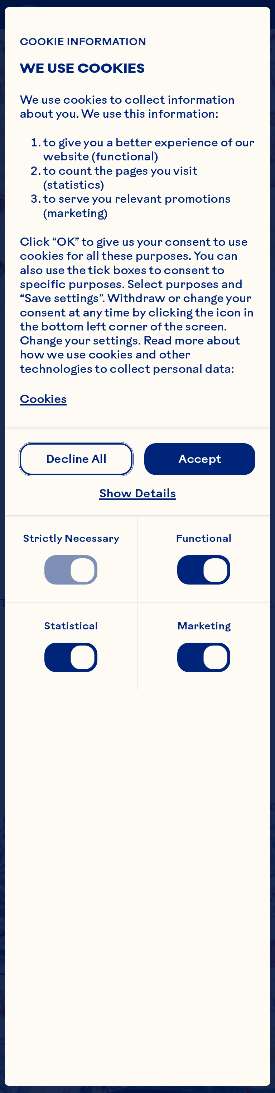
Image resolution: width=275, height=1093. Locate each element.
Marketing (204, 626)
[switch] (70, 570)
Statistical (71, 626)
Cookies (43, 399)
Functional (204, 538)
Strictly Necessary (71, 538)
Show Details (137, 493)
